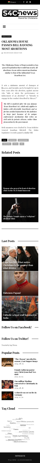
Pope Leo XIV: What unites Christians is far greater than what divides (18, 265)
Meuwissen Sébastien (13, 53)
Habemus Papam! (12, 292)
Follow (19, 2)
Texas (15, 144)
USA (22, 144)
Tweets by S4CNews (9, 345)
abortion (12, 140)
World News (6, 36)
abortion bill (23, 140)
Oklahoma (6, 144)
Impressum (20, 456)
